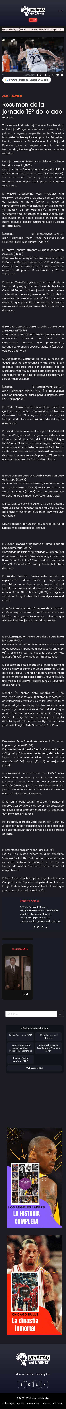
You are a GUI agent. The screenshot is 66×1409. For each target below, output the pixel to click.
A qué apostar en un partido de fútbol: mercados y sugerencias (20, 1048)
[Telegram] (57, 75)
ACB (5, 96)
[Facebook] (37, 75)
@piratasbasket (41, 917)
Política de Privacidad (28, 1403)
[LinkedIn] (41, 75)
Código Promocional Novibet (48, 1036)
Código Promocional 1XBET (20, 1035)
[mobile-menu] (62, 11)
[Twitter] (45, 75)
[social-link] (21, 1384)
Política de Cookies (53, 1403)
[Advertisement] (31, 1097)
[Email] (62, 75)
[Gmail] (49, 75)
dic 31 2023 (7, 117)
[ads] (34, 1178)
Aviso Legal (8, 1403)
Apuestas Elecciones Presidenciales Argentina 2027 (48, 1048)
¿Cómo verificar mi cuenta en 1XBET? (20, 1059)
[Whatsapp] (53, 75)
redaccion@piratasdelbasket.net (43, 921)
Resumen (15, 96)
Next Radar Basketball (31, 910)
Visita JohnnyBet (34, 1068)
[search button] (60, 1014)
